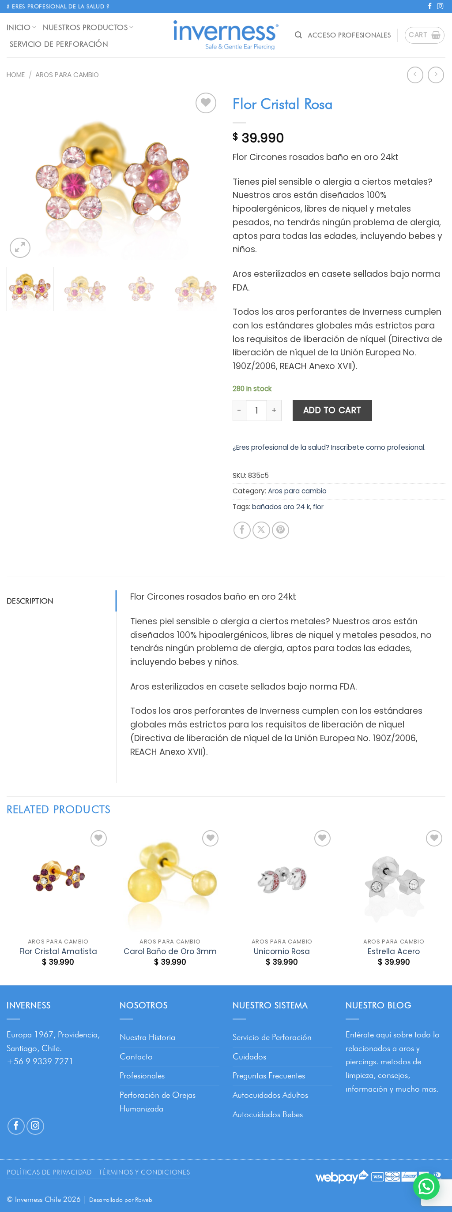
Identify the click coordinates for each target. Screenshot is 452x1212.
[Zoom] (20, 248)
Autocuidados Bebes (268, 1114)
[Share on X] (261, 530)
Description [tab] (30, 600)
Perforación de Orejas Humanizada (158, 1102)
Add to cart (332, 410)
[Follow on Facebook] (430, 6)
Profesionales (142, 1075)
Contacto (136, 1057)
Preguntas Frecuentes (269, 1075)
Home (16, 74)
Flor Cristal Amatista (58, 951)
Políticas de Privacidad (49, 1172)
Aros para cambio (67, 74)
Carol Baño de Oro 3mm (170, 951)
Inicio (18, 27)
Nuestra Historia (147, 1037)
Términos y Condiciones (144, 1172)
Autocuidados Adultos (270, 1095)
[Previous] (22, 175)
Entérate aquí (368, 1034)
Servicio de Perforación (272, 1037)
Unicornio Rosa (282, 951)
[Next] (204, 175)
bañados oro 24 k (281, 506)
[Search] (298, 35)
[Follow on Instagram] (440, 6)
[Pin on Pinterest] (281, 530)
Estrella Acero (394, 951)
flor (318, 506)
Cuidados (249, 1057)
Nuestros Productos (85, 27)
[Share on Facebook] (242, 530)
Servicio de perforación (59, 43)
